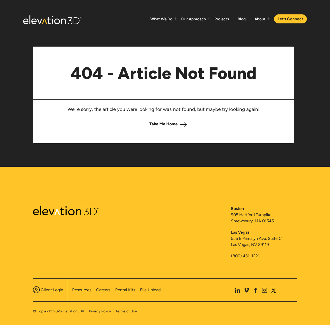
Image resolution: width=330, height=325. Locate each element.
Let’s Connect (290, 18)
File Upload (150, 289)
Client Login (52, 289)
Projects (221, 19)
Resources (81, 289)
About (259, 19)
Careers (103, 289)
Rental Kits (125, 289)
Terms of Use (126, 311)
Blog (242, 19)
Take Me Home (163, 123)
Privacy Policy (100, 311)
